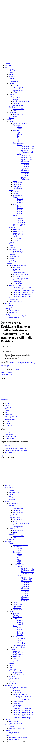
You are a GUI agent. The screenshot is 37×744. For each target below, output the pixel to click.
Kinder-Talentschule (15, 249)
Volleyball (12, 228)
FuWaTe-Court (17, 271)
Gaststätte (8, 298)
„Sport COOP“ (13, 112)
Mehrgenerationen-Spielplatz (22, 274)
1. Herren (19, 132)
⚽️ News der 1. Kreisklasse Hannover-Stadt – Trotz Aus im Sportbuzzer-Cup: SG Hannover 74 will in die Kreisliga (18, 364)
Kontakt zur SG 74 (11, 452)
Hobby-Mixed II (18, 231)
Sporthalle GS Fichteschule (21, 289)
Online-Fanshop (14, 310)
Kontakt (7, 303)
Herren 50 (20, 209)
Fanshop (7, 309)
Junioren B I (20, 220)
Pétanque (11, 242)
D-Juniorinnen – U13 (27, 150)
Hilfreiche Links (14, 318)
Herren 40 (20, 208)
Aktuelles (16, 191)
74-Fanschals (13, 312)
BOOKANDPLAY (19, 226)
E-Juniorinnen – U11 (27, 152)
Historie (11, 118)
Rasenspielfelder (18, 280)
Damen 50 (20, 202)
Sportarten (8, 119)
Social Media (9, 65)
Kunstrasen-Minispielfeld (20, 273)
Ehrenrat (15, 92)
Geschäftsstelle (13, 82)
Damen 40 (20, 200)
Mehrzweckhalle (18, 276)
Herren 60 (20, 211)
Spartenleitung (17, 188)
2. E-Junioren (25, 170)
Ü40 (18, 137)
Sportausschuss (17, 89)
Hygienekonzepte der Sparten (18, 316)
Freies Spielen (17, 238)
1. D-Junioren (25, 161)
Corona (7, 314)
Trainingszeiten (17, 182)
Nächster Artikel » (6, 372)
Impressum (8, 447)
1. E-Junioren (25, 168)
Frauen (15, 237)
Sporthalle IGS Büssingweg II (22, 296)
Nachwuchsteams (18, 143)
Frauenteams (17, 125)
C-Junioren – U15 (26, 159)
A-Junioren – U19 (26, 155)
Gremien (11, 83)
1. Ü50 (19, 139)
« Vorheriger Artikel (7, 374)
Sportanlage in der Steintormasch (19, 265)
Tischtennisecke (17, 283)
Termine (11, 69)
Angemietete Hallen (15, 285)
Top (2, 456)
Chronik (15, 240)
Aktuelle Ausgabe (18, 109)
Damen (15, 197)
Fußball (11, 73)
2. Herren (19, 134)
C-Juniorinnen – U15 (27, 148)
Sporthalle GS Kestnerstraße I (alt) (23, 292)
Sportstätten (8, 264)
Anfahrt (11, 305)
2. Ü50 (19, 141)
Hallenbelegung (17, 195)
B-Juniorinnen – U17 (27, 146)
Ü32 (18, 136)
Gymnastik (12, 255)
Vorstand (15, 85)
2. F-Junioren (25, 175)
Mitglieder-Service (14, 96)
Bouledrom (16, 269)
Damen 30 (20, 199)
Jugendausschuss (18, 91)
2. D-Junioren (25, 163)
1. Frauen (19, 127)
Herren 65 (20, 213)
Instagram (12, 78)
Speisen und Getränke (15, 301)
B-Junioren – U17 (26, 157)
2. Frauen (19, 128)
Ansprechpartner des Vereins (18, 307)
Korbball (11, 244)
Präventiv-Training (14, 256)
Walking (11, 258)
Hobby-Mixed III (18, 233)
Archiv (11, 74)
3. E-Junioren (25, 172)
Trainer (15, 181)
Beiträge (15, 100)
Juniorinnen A (21, 217)
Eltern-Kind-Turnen (19, 253)
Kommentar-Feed (10, 436)
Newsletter (12, 76)
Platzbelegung (17, 184)
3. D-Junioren (25, 164)
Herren (15, 204)
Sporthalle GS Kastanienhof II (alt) (23, 291)
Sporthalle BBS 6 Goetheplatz (22, 287)
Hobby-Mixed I (17, 229)
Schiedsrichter (17, 186)
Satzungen (12, 94)
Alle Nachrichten (14, 71)
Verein (7, 80)
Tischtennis (12, 247)
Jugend (15, 215)
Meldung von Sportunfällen (21, 101)
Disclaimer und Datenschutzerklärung (16, 450)
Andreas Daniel (13, 300)
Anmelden (8, 433)
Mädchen (19, 145)
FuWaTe (11, 260)
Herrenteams (17, 130)
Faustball (11, 246)
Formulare (16, 103)
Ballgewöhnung (18, 251)
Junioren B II (21, 222)
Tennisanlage (17, 282)
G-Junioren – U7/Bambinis (25, 178)
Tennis (11, 190)
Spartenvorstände (18, 87)
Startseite (7, 64)
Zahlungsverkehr (18, 105)
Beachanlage (17, 267)
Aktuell (7, 67)
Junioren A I (20, 219)
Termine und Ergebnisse (20, 123)
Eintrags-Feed (9, 435)
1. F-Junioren (25, 173)
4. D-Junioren (25, 166)
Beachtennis (12, 262)
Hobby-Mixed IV (18, 235)
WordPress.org (9, 438)
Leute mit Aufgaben (19, 224)
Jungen (19, 154)
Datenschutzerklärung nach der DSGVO (17, 449)
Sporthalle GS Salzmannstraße (22, 294)
